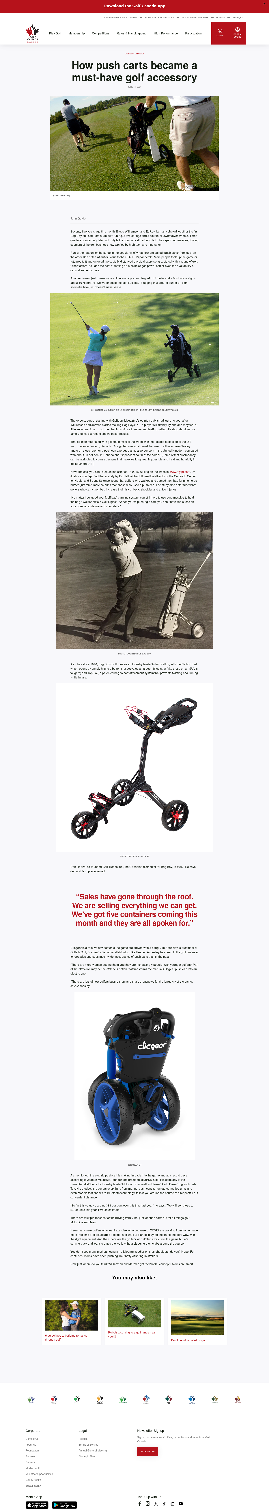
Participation (193, 33)
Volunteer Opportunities (39, 1474)
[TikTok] (164, 1503)
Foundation (32, 1450)
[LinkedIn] (172, 1503)
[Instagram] (147, 1503)
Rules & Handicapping (132, 33)
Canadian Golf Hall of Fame (120, 17)
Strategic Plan (87, 1456)
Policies (83, 1438)
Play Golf (55, 33)
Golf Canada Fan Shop (195, 17)
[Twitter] (156, 1503)
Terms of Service (88, 1444)
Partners (31, 1456)
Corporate (33, 1430)
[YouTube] (180, 1503)
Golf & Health (33, 1480)
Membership (76, 33)
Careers (30, 1462)
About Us (31, 1444)
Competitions (100, 33)
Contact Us (32, 1438)
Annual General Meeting (93, 1450)
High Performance (166, 33)
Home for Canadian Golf (159, 17)
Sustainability (33, 1485)
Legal (83, 1430)
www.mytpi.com (180, 472)
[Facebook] (139, 1503)
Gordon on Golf (134, 53)
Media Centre (33, 1468)
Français (238, 17)
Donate (220, 17)
